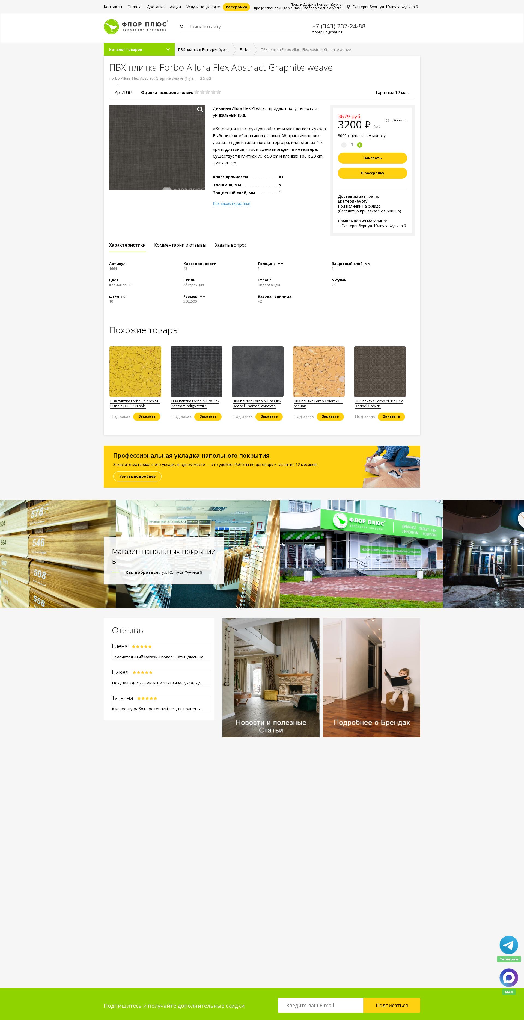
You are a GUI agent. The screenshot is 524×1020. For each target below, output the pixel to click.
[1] (197, 92)
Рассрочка (236, 7)
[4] (213, 92)
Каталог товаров (125, 49)
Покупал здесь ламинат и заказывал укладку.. (156, 682)
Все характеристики (231, 203)
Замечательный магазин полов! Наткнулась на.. (158, 657)
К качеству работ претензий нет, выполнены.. (157, 708)
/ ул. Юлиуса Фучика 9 (164, 572)
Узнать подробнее (137, 476)
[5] (218, 92)
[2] (202, 92)
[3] (207, 92)
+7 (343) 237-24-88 (339, 26)
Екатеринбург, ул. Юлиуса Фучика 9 (385, 6)
